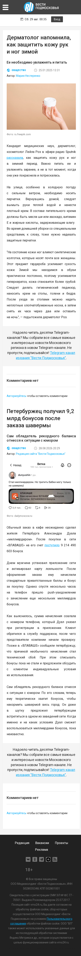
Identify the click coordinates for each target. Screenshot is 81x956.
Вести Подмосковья (41, 7)
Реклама (41, 850)
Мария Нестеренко (28, 75)
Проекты (61, 843)
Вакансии (42, 843)
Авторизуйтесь (16, 396)
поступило (52, 545)
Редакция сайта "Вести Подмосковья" (40, 453)
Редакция (22, 843)
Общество (19, 70)
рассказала (15, 158)
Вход (57, 19)
